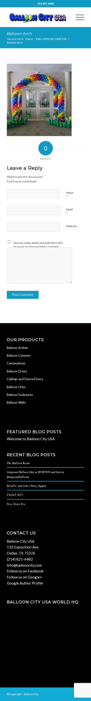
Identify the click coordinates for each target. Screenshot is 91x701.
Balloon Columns (19, 355)
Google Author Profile (25, 583)
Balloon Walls (16, 402)
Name (69, 195)
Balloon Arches (17, 348)
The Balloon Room (18, 463)
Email (69, 212)
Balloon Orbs (16, 387)
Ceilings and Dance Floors (25, 379)
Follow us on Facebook (25, 571)
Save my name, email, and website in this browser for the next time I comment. (38, 244)
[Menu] (77, 17)
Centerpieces (16, 363)
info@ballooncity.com (24, 565)
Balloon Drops (17, 371)
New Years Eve (16, 504)
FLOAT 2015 (15, 495)
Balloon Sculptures (20, 395)
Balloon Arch (19, 33)
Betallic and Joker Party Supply (26, 486)
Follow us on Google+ (24, 577)
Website (71, 226)
